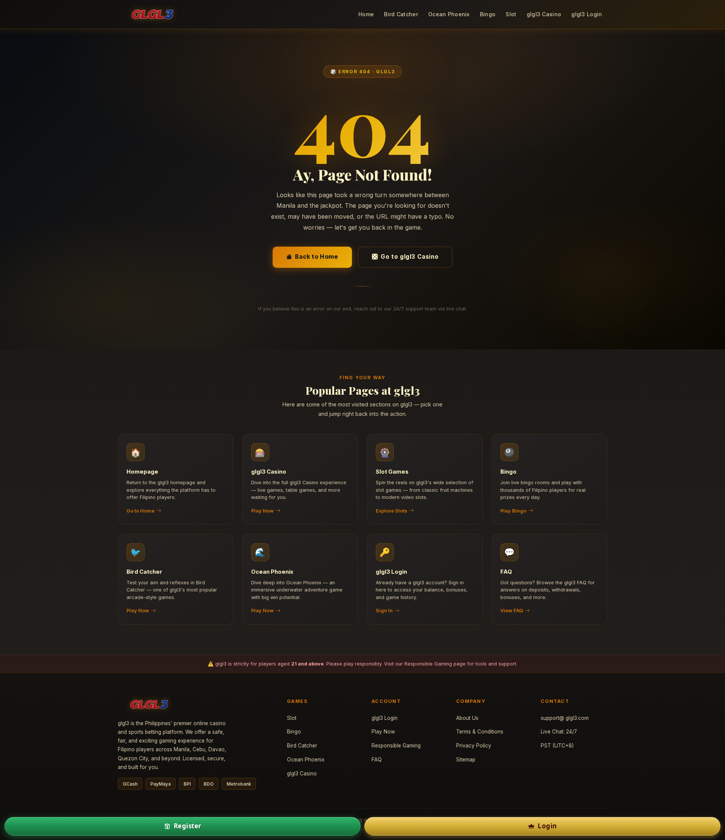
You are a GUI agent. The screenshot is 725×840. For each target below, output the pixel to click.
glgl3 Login (586, 14)
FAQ (377, 760)
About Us (467, 718)
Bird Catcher (401, 14)
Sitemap (465, 760)
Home (366, 14)
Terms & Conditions (479, 732)
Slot (511, 14)
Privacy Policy (473, 746)
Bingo (487, 14)
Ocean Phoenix (449, 14)
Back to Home (316, 256)
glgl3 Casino (544, 14)
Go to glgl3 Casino (409, 256)
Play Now (383, 732)
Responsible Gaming (428, 664)
